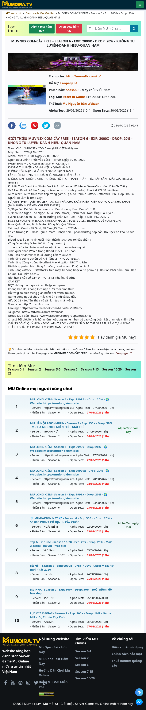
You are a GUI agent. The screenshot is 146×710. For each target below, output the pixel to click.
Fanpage (67, 83)
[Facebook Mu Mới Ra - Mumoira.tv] (5, 682)
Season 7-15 (90, 369)
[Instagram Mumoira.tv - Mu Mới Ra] (28, 682)
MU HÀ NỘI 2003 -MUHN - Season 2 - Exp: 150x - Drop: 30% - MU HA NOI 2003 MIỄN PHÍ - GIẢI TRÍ (71, 425)
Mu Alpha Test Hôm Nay (53, 661)
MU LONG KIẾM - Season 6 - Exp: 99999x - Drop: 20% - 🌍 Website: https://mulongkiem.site (69, 401)
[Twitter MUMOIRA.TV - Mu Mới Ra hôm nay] (36, 682)
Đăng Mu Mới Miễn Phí (53, 684)
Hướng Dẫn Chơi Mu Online (54, 672)
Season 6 (72, 90)
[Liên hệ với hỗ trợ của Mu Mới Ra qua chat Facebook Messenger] (139, 702)
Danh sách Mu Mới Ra (39, 13)
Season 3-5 (52, 369)
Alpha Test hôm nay (41, 28)
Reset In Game (74, 97)
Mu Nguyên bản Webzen (81, 104)
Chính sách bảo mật (127, 654)
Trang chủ (14, 13)
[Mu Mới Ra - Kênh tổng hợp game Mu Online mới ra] (13, 682)
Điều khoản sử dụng (127, 647)
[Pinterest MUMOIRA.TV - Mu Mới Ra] (20, 682)
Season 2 (34, 369)
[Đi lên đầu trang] (139, 692)
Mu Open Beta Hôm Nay (53, 649)
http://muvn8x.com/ (82, 76)
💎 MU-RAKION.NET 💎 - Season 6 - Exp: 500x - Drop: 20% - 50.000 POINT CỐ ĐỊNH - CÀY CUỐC (71, 520)
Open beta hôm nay (69, 28)
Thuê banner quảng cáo (127, 663)
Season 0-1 (16, 369)
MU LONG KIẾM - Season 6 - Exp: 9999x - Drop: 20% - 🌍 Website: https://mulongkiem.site (68, 448)
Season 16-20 (112, 369)
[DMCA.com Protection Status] (55, 693)
